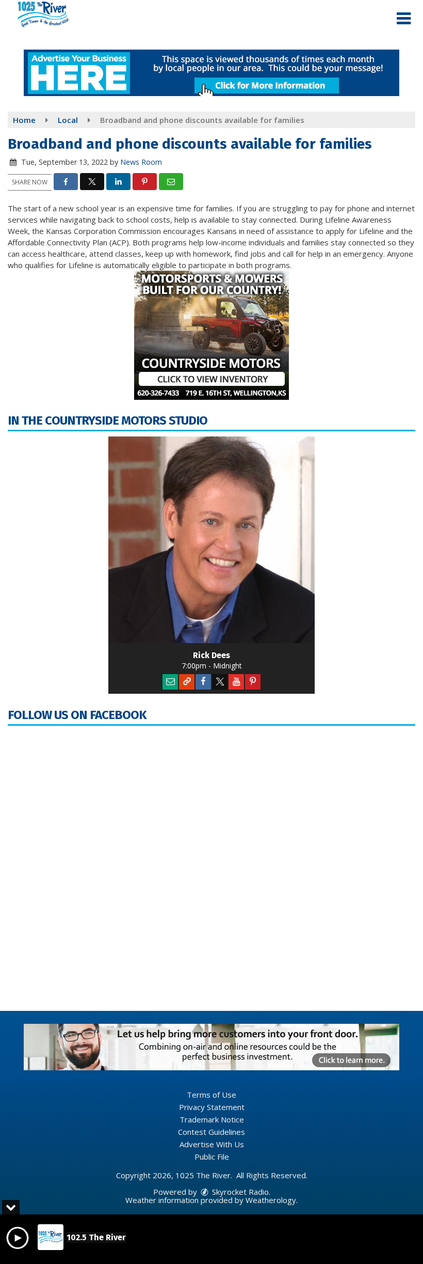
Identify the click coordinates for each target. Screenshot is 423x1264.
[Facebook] (203, 682)
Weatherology (271, 1200)
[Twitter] (219, 682)
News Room (141, 162)
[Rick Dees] (211, 539)
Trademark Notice (212, 1119)
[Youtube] (236, 682)
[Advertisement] (211, 73)
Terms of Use (211, 1094)
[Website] (186, 682)
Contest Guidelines (211, 1132)
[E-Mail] (170, 682)
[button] (403, 18)
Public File (211, 1156)
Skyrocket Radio (239, 1192)
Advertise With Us (212, 1144)
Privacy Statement (212, 1107)
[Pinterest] (253, 682)
